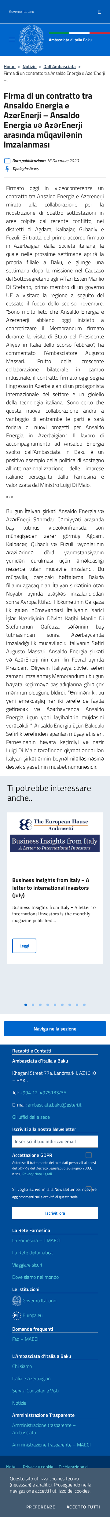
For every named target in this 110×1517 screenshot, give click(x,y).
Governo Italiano (21, 11)
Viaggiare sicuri (27, 1264)
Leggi (28, 945)
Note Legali (43, 1174)
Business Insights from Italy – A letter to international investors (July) (50, 887)
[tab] (25, 1005)
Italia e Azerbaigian (31, 1378)
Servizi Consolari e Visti (35, 1390)
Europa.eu (31, 1315)
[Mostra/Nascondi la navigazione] (12, 39)
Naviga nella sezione (55, 1028)
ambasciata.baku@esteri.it (55, 1104)
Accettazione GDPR (32, 1155)
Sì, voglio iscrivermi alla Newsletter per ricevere (54, 1189)
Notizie (30, 66)
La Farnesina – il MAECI (36, 1240)
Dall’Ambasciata (59, 66)
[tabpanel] (55, 905)
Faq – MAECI (25, 1339)
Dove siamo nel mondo (35, 1277)
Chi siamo (22, 1366)
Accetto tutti (83, 1507)
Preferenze (41, 1507)
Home (10, 66)
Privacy (28, 1174)
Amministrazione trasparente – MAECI (51, 1444)
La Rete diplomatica (32, 1252)
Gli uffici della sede (31, 1117)
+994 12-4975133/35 (42, 1092)
